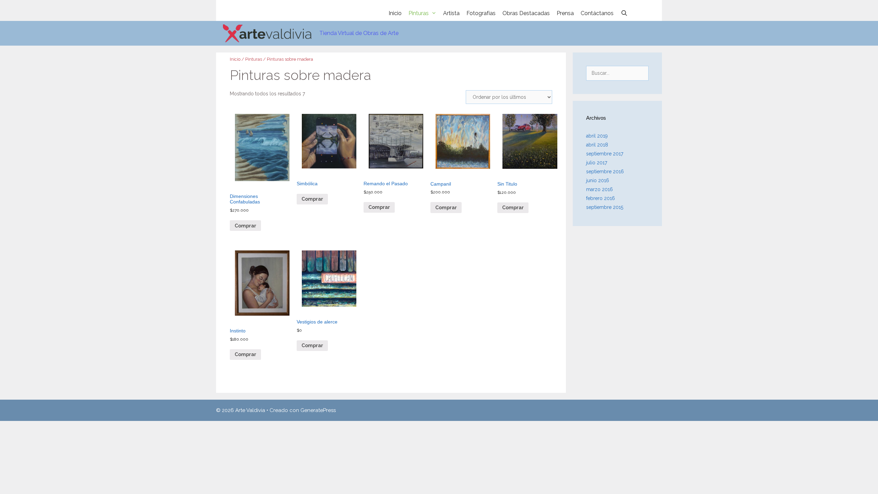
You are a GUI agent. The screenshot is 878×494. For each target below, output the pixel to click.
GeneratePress (318, 410)
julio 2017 (596, 162)
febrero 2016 (600, 198)
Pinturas (418, 13)
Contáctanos (597, 13)
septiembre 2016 (605, 171)
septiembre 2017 (604, 153)
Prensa (565, 13)
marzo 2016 (599, 189)
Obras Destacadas (526, 13)
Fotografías (481, 13)
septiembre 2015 (604, 207)
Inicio (395, 13)
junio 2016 (597, 180)
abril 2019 (597, 136)
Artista (451, 13)
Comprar (245, 225)
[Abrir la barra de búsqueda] (624, 13)
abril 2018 (597, 145)
